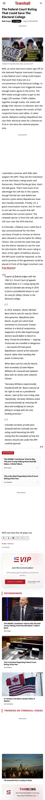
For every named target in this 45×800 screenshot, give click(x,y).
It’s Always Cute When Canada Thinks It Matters (19, 699)
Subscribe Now (34, 582)
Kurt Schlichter (8, 704)
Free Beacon (8, 267)
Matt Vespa (6, 21)
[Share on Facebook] (13, 538)
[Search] (41, 3)
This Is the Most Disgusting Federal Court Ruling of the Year (20, 663)
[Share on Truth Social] (8, 538)
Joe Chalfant (8, 667)
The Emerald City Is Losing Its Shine (18, 780)
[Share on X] (4, 538)
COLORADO (6, 547)
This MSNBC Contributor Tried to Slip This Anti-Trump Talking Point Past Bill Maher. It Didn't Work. (22, 625)
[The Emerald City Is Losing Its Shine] (22, 766)
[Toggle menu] (4, 3)
